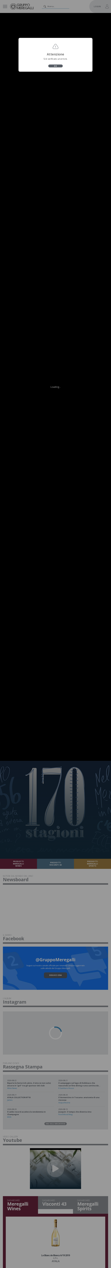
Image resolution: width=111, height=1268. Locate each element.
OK (55, 66)
